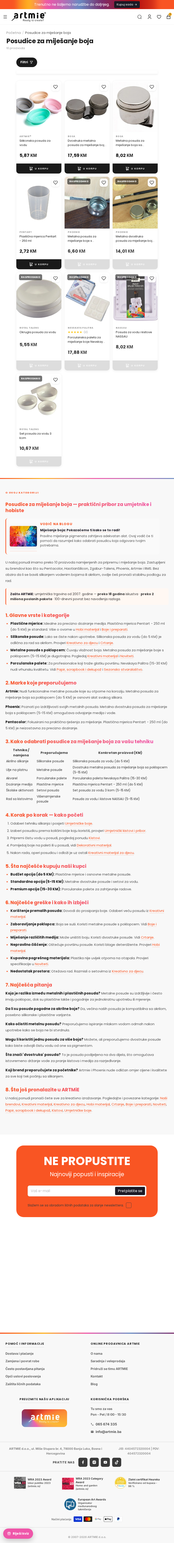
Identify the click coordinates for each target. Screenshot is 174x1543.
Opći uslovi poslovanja (23, 1376)
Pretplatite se (130, 1191)
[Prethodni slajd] (21, 107)
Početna (13, 32)
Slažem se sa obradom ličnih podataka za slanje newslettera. (76, 1205)
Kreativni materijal (102, 656)
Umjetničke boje (78, 823)
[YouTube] (105, 1462)
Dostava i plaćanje (19, 1353)
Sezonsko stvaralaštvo (123, 669)
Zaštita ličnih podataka (23, 1384)
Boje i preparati (114, 629)
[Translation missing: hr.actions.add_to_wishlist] (55, 87)
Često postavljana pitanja (25, 1369)
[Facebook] (82, 1462)
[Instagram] (94, 1462)
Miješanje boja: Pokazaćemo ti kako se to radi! (80, 530)
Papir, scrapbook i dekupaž (79, 669)
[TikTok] (116, 1462)
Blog (94, 1384)
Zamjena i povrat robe (22, 1361)
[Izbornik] (5, 16)
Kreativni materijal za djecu (111, 852)
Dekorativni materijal (94, 845)
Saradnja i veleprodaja (108, 1361)
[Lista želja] (159, 16)
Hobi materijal (87, 629)
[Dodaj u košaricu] (38, 169)
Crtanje (106, 642)
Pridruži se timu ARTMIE (109, 1369)
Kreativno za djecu (82, 642)
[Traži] (140, 17)
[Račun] (150, 17)
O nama (96, 1353)
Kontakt (97, 1376)
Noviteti (126, 656)
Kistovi (94, 838)
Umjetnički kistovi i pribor (125, 830)
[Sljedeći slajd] (56, 107)
